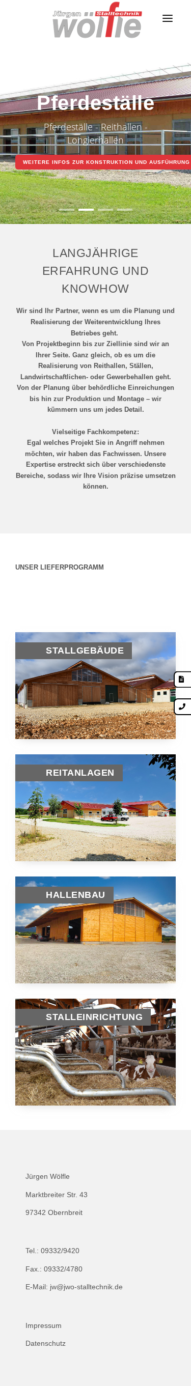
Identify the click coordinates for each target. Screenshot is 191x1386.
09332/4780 (63, 1269)
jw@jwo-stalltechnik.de (86, 1287)
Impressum (43, 1325)
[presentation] (20, 140)
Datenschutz (45, 1343)
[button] (66, 210)
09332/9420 (60, 1251)
